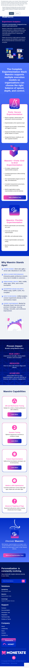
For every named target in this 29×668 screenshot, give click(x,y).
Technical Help (5, 617)
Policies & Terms (6, 619)
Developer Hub (5, 612)
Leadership (4, 628)
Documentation (5, 610)
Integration (4, 614)
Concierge (4, 599)
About (3, 626)
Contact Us (4, 635)
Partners (3, 608)
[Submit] (23, 581)
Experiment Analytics (11, 22)
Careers (3, 633)
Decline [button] (17, 13)
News (3, 631)
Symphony (4, 589)
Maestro (3, 594)
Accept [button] (11, 13)
